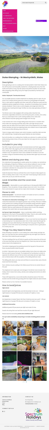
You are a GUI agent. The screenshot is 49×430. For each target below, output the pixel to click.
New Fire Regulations (8, 31)
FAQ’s (3, 403)
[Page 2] (25, 382)
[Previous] (22, 382)
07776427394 (29, 400)
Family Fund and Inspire (8, 18)
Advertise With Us (7, 21)
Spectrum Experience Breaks (10, 23)
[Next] (26, 382)
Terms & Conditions (7, 399)
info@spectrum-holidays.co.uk (33, 402)
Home (4, 10)
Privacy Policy (5, 401)
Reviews (5, 28)
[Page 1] (23, 382)
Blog (4, 26)
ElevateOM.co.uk (24, 427)
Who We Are (6, 13)
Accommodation (7, 15)
